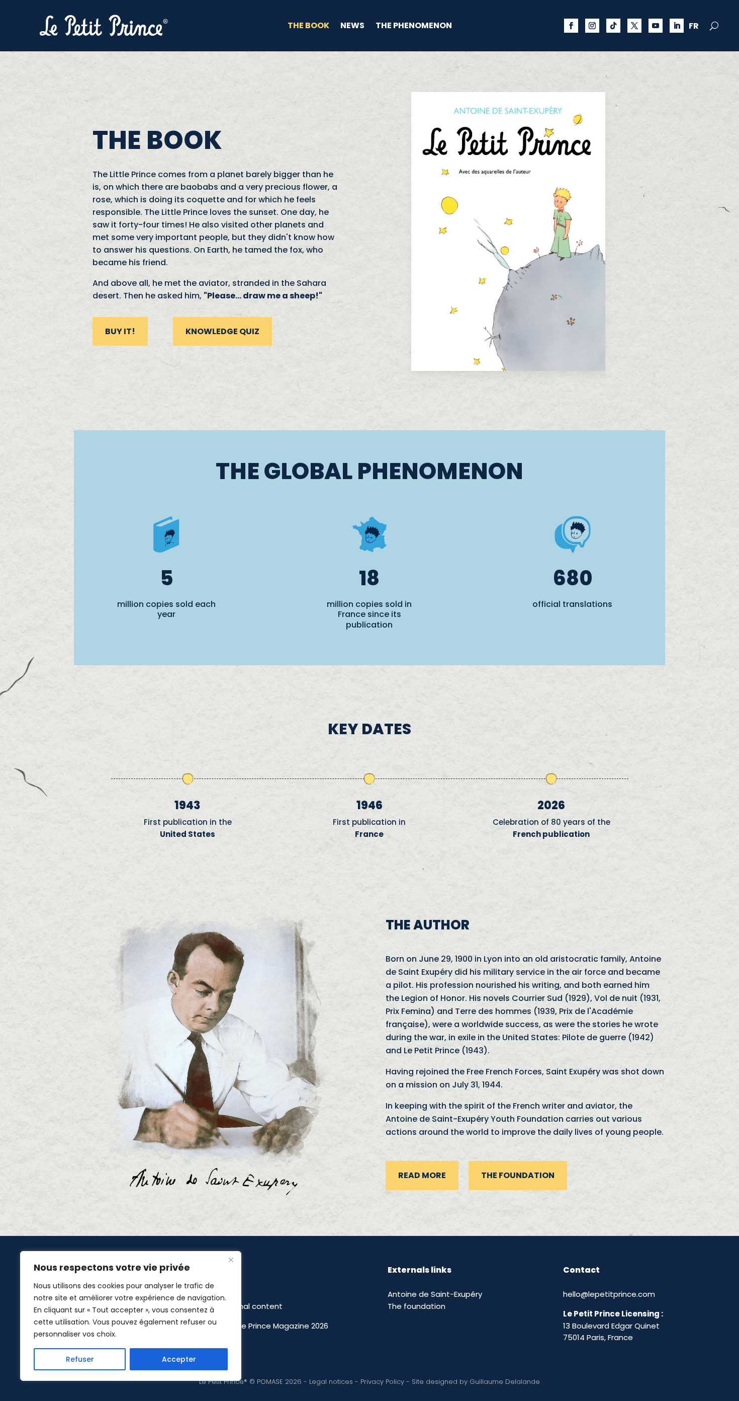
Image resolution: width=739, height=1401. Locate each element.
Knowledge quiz (222, 331)
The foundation (416, 1306)
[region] (130, 1316)
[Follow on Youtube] (656, 26)
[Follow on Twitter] (634, 26)
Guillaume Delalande (505, 1381)
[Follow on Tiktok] (613, 26)
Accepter (179, 1359)
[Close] (231, 1260)
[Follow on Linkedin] (677, 26)
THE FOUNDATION (518, 1175)
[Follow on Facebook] (571, 26)
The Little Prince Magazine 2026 (270, 1325)
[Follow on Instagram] (592, 26)
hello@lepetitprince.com (609, 1294)
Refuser (80, 1359)
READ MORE (422, 1175)
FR (694, 27)
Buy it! (120, 331)
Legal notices (331, 1381)
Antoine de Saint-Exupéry (435, 1294)
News (352, 26)
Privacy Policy (382, 1381)
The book (308, 26)
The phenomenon (414, 26)
